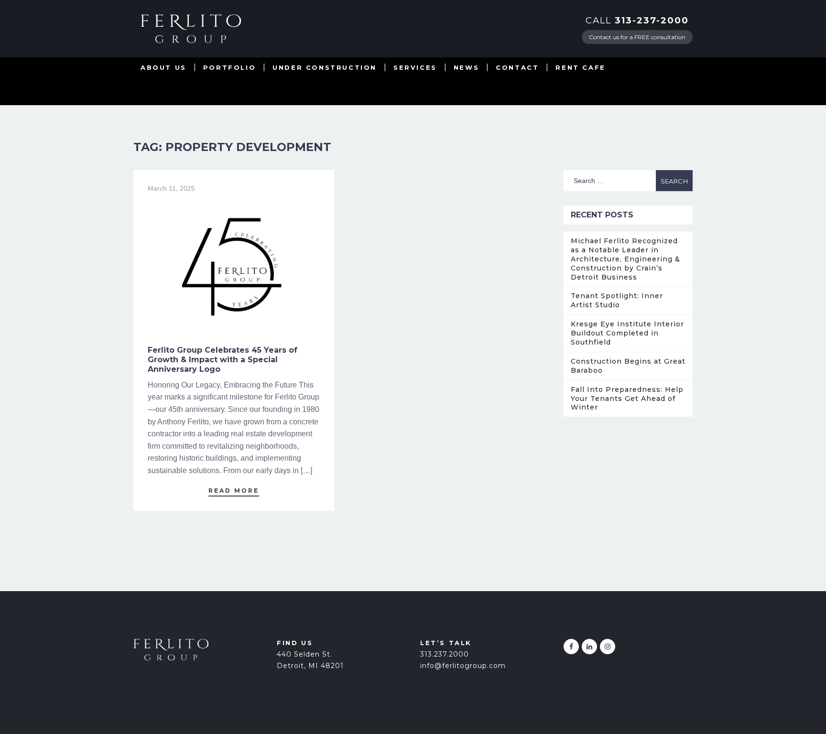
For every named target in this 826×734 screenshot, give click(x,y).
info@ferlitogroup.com (463, 665)
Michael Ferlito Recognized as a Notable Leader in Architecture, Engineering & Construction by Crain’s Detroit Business (625, 259)
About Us (163, 67)
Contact (517, 67)
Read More (233, 490)
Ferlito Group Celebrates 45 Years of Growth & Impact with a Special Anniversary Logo (222, 359)
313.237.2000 (444, 654)
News (466, 67)
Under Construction (324, 67)
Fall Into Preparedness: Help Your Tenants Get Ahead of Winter (627, 398)
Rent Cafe (580, 67)
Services (415, 67)
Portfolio (229, 67)
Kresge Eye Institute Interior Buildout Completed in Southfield (627, 333)
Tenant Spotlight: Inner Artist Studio (617, 300)
